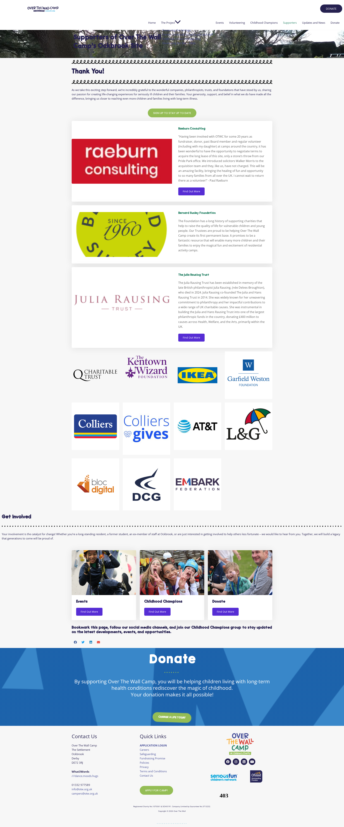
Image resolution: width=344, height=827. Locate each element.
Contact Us (146, 775)
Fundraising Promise (152, 758)
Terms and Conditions (153, 771)
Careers (144, 749)
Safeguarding (148, 754)
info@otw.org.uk (82, 789)
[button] (75, 642)
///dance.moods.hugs (85, 776)
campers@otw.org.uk (85, 793)
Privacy (144, 767)
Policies (144, 762)
